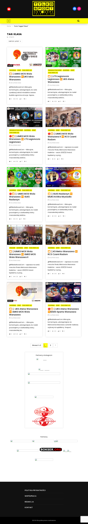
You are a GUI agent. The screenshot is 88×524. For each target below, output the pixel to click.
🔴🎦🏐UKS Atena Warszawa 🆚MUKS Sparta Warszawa (63, 310)
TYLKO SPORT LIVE (27, 70)
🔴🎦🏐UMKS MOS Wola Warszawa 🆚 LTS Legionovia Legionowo (24, 139)
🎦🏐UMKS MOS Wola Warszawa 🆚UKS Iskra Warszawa (21, 76)
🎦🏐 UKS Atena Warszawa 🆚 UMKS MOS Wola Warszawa (23, 311)
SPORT (19, 70)
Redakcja (29, 502)
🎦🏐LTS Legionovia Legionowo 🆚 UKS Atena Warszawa (61, 79)
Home (9, 26)
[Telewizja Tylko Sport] (44, 8)
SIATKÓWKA (13, 70)
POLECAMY (12, 248)
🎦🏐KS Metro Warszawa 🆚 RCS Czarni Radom (63, 253)
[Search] (78, 21)
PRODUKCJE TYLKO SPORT (54, 70)
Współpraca (30, 496)
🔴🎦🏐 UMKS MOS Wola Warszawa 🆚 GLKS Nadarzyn (22, 196)
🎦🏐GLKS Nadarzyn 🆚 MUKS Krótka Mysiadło (60, 195)
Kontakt (29, 507)
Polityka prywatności (35, 490)
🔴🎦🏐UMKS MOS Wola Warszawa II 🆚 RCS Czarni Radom (62, 136)
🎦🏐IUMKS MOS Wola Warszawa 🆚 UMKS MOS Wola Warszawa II (22, 254)
